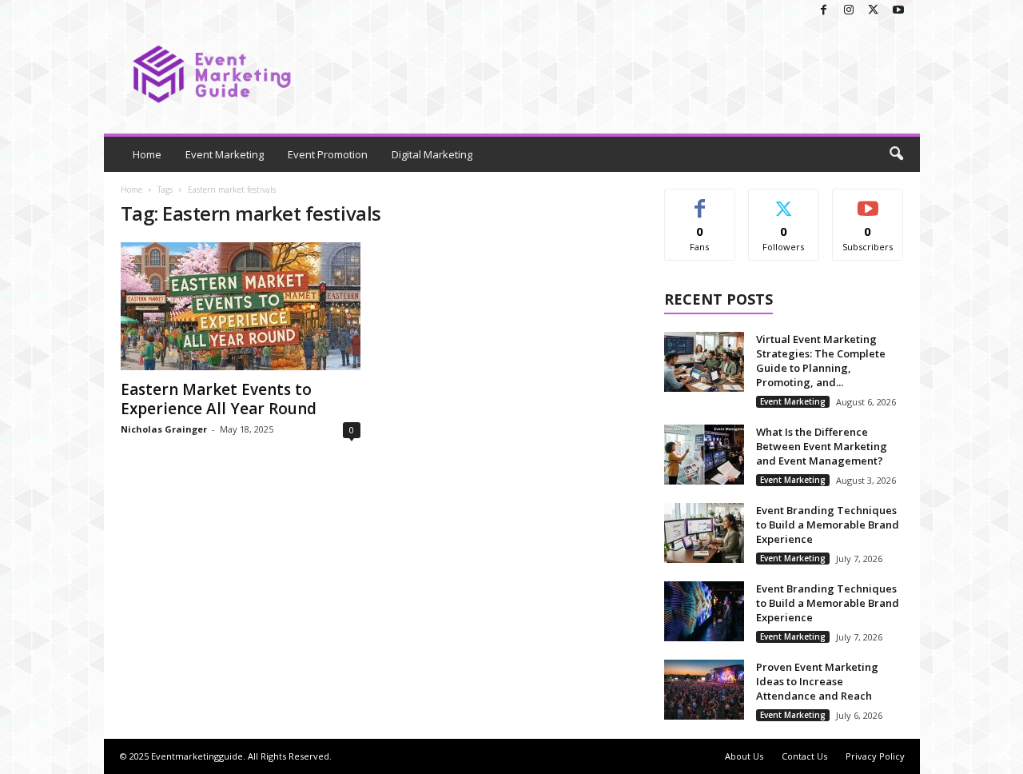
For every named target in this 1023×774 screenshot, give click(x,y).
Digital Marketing (432, 154)
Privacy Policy (875, 756)
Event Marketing (224, 154)
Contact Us (804, 756)
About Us (744, 756)
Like (700, 201)
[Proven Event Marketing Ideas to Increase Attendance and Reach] (704, 690)
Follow (783, 201)
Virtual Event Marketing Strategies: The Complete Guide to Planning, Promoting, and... (821, 360)
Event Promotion (328, 154)
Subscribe (868, 201)
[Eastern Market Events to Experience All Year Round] (240, 306)
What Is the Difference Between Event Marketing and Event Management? (821, 446)
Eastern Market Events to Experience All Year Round (218, 399)
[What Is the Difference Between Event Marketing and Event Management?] (704, 455)
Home (147, 154)
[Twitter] (873, 11)
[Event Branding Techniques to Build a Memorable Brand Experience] (704, 533)
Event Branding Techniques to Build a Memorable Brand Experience (827, 524)
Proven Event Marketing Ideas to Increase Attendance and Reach (817, 681)
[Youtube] (898, 11)
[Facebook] (824, 11)
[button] (896, 154)
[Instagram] (848, 11)
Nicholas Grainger (164, 429)
